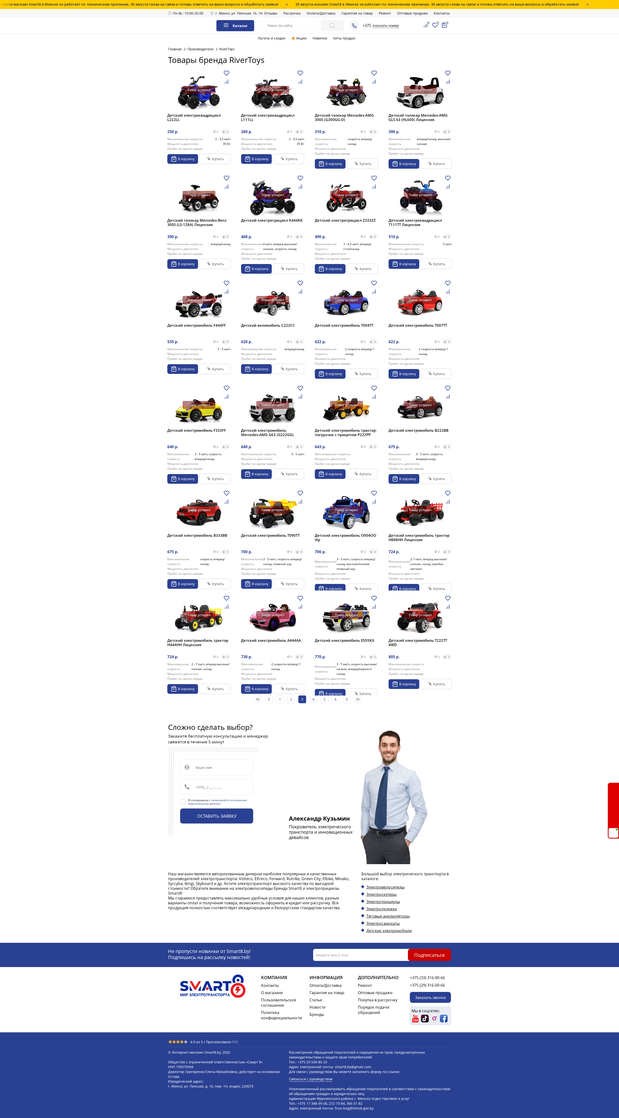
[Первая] (258, 699)
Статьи (316, 1000)
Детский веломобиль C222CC (268, 325)
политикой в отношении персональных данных (217, 802)
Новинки (320, 38)
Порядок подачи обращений (373, 1010)
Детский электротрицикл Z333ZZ (345, 220)
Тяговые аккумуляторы (388, 916)
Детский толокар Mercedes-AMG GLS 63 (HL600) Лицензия (418, 117)
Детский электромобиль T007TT (418, 325)
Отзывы (270, 13)
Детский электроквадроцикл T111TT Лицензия (415, 222)
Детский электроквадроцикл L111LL (268, 117)
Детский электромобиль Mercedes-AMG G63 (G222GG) (267, 432)
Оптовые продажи (412, 13)
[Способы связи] (354, 25)
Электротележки (381, 909)
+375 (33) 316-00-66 (427, 977)
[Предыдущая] (269, 699)
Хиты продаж (344, 38)
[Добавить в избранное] (226, 75)
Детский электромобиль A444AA (271, 640)
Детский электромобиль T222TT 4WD (418, 642)
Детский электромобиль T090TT (270, 535)
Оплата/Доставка (321, 13)
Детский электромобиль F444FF (196, 325)
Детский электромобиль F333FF (196, 430)
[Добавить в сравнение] (226, 83)
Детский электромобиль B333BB (197, 535)
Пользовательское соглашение (278, 1002)
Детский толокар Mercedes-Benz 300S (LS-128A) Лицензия (197, 222)
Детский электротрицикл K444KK (272, 220)
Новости (317, 1007)
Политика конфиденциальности (281, 1015)
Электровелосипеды (385, 887)
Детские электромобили (389, 930)
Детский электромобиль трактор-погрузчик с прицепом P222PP (346, 432)
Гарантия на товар (357, 13)
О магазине (272, 992)
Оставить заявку (216, 816)
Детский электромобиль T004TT (344, 325)
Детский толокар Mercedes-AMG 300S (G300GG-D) (344, 117)
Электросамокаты (383, 923)
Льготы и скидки (271, 38)
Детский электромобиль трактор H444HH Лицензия (197, 642)
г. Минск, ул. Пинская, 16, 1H (239, 13)
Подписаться (429, 955)
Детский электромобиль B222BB (419, 430)
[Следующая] (347, 699)
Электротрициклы (383, 901)
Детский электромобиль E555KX (344, 640)
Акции (301, 38)
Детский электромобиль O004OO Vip (345, 537)
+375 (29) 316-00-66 (427, 985)
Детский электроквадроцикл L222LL (194, 117)
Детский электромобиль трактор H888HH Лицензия (419, 537)
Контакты (442, 13)
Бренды (317, 1014)
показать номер (385, 25)
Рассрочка (292, 13)
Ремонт (385, 13)
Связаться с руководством (310, 1079)
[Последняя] (358, 699)
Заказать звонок (430, 997)
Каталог (240, 25)
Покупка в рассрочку (377, 1000)
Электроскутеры (381, 894)
